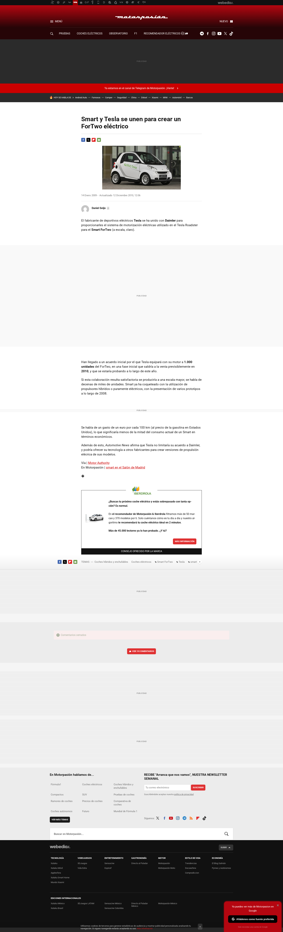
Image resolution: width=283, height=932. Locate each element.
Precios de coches (92, 801)
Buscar (226, 834)
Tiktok (231, 34)
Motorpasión (141, 17)
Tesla (182, 561)
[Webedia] (60, 846)
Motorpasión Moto (166, 868)
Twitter (225, 34)
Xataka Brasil (57, 908)
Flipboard (94, 140)
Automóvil (176, 97)
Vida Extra (82, 868)
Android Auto (81, 97)
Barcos (189, 97)
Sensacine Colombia (113, 908)
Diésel (144, 97)
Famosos (96, 97)
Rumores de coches (62, 801)
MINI (165, 97)
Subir (224, 847)
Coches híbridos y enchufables (111, 561)
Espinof (108, 868)
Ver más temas (60, 819)
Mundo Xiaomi (57, 882)
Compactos (57, 794)
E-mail (99, 140)
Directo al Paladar (139, 863)
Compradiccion (192, 873)
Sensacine (109, 863)
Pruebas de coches (124, 794)
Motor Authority (99, 463)
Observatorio (118, 33)
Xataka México (58, 903)
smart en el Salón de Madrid (125, 467)
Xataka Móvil (57, 868)
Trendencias (191, 863)
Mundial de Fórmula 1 (125, 811)
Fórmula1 (56, 784)
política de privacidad (184, 794)
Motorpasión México (167, 903)
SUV (84, 794)
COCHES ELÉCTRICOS (90, 33)
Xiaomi (155, 97)
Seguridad (121, 97)
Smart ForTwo (165, 561)
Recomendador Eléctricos (162, 33)
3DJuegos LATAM (86, 903)
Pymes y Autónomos (221, 868)
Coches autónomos (61, 811)
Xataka (54, 863)
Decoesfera (190, 868)
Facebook (208, 34)
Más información (184, 541)
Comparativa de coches (122, 803)
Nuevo (224, 21)
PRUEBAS (64, 33)
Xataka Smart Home (60, 877)
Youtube (219, 34)
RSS (191, 817)
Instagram (214, 34)
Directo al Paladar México (139, 904)
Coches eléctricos (141, 561)
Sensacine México (113, 903)
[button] (100, 208)
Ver (143, 651)
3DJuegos (82, 863)
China (133, 97)
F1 (135, 33)
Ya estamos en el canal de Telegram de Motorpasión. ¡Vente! (139, 88)
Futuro (85, 811)
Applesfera (56, 873)
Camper (108, 97)
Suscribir (198, 787)
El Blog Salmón (219, 863)
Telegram (202, 34)
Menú (58, 21)
